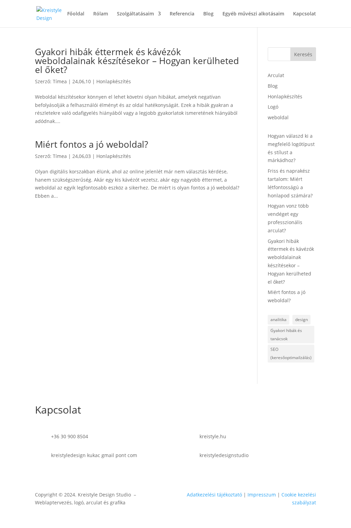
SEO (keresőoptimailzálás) (291, 353)
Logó (273, 106)
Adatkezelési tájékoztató (214, 494)
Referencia (182, 14)
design (301, 319)
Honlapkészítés (113, 81)
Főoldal (75, 14)
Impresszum (261, 494)
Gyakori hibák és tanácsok (286, 335)
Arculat (276, 75)
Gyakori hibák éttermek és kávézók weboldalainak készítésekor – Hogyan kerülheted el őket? (137, 61)
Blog (208, 14)
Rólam (100, 14)
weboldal (278, 117)
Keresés (303, 54)
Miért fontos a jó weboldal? (91, 144)
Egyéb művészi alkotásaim (253, 14)
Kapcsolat (304, 14)
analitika (278, 319)
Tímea (60, 81)
